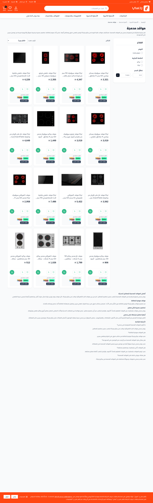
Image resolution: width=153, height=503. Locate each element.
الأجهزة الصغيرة (92, 15)
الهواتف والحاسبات (52, 15)
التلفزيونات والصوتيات (73, 15)
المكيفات (123, 15)
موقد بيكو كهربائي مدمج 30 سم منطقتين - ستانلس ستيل (20, 259)
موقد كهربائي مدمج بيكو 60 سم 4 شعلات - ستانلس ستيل (46, 259)
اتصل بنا (5, 2)
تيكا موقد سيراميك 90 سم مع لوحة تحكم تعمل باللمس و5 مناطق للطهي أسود (72, 76)
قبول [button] (6, 497)
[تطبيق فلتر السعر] (118, 75)
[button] (23, 497)
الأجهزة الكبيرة (108, 15)
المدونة (13, 2)
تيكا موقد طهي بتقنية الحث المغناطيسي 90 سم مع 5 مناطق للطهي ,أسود (46, 198)
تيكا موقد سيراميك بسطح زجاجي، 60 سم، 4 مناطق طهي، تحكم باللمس (98, 76)
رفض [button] (14, 497)
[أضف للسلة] (90, 89)
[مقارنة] (101, 89)
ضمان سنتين (133, 2)
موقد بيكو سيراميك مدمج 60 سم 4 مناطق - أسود (46, 135)
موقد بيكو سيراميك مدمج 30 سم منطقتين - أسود (98, 257)
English (31, 2)
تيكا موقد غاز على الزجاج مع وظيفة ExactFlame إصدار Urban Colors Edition (20, 137)
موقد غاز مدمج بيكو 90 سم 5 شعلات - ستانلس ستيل (73, 259)
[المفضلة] (10, 8)
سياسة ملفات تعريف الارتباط (63, 496)
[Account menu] (16, 8)
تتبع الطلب (22, 2)
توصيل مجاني (144, 2)
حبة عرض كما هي (33, 15)
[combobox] (76, 8)
